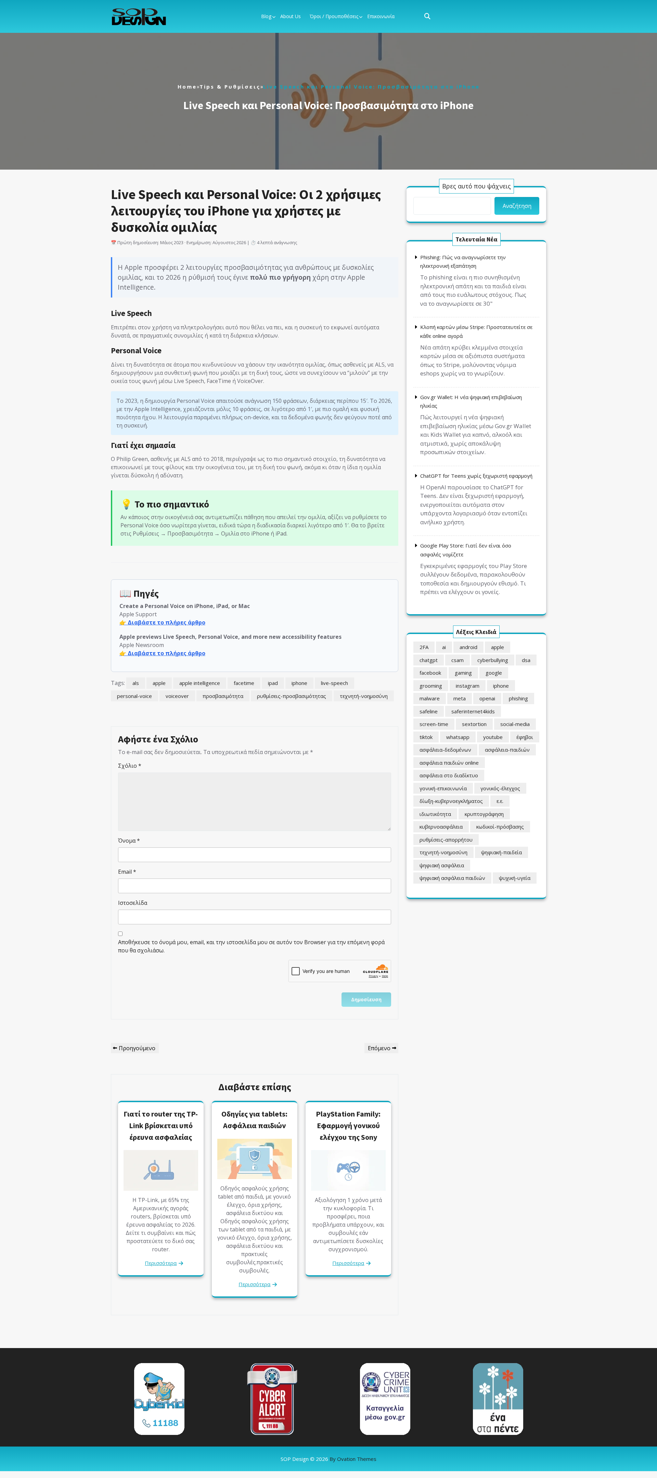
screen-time (434, 724)
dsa (526, 660)
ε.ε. (500, 800)
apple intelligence (199, 682)
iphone (299, 682)
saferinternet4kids (473, 711)
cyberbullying (492, 660)
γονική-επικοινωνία (443, 788)
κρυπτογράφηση (484, 813)
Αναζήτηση (517, 206)
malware (430, 698)
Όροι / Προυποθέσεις (334, 16)
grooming (431, 685)
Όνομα (129, 840)
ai (444, 647)
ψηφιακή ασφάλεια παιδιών (452, 877)
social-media (515, 724)
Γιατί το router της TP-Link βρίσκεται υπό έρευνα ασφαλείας (161, 1125)
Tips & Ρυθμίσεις (229, 86)
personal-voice (134, 695)
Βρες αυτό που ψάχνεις (476, 186)
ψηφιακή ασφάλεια (442, 865)
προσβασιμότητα (223, 695)
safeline (429, 711)
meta (459, 698)
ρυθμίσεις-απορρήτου (446, 839)
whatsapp (457, 737)
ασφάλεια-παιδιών (507, 749)
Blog (266, 16)
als (135, 682)
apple (159, 682)
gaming (463, 672)
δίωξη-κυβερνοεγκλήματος (451, 800)
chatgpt (429, 660)
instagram (467, 685)
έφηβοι (524, 737)
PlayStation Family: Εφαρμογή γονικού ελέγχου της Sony (348, 1125)
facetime (244, 682)
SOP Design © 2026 (328, 1458)
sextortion (474, 724)
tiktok (426, 737)
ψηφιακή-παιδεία (501, 852)
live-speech (334, 682)
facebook (430, 672)
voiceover (177, 695)
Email (127, 871)
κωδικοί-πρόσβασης (500, 826)
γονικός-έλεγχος (500, 788)
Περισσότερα (161, 1262)
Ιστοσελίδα (132, 903)
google (494, 672)
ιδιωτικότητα (435, 813)
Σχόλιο (129, 765)
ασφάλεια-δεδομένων (445, 749)
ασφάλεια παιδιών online (449, 762)
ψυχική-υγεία (514, 877)
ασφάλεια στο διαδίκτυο (449, 775)
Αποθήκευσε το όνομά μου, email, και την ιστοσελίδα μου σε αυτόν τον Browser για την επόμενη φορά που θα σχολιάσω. (251, 946)
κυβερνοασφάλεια (441, 826)
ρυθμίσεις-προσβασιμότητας (291, 695)
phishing (518, 698)
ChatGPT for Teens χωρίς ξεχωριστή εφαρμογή (476, 475)
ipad (273, 682)
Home (187, 86)
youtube (493, 737)
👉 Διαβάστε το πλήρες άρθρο (162, 622)
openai (487, 698)
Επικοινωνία (381, 16)
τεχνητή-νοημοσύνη (364, 695)
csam (457, 660)
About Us (290, 16)
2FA (424, 647)
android (468, 647)
